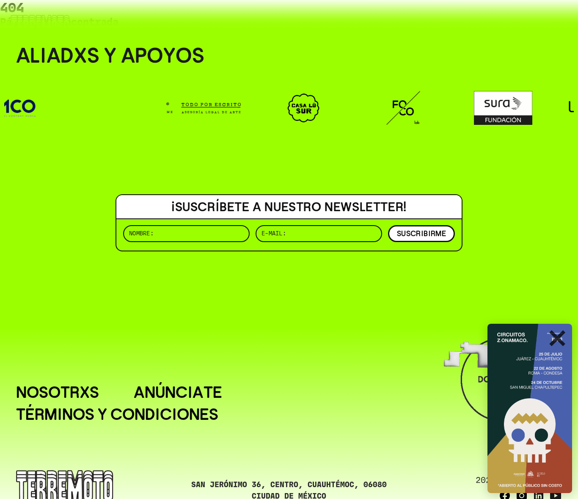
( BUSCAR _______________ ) (421, 19)
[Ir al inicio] (40, 24)
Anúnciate (178, 392)
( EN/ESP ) (531, 19)
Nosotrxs (57, 392)
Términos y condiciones (117, 414)
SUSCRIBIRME (421, 233)
